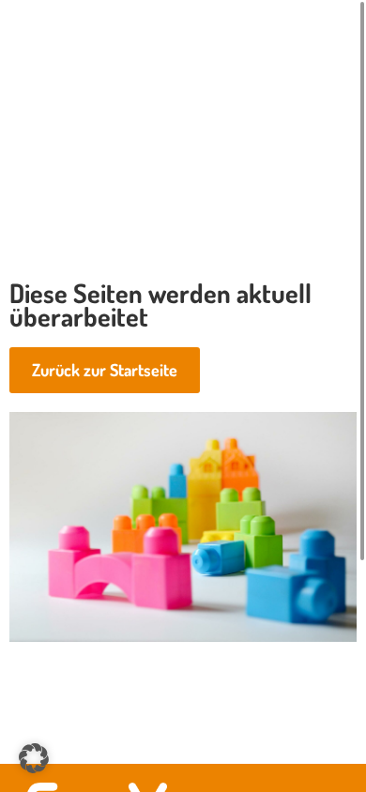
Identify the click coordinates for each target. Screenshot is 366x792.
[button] (34, 758)
